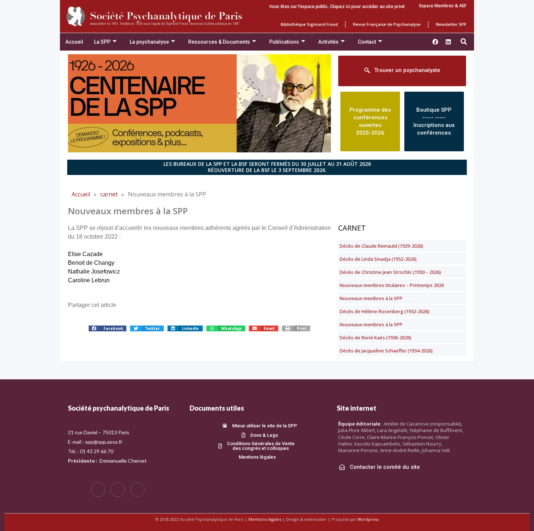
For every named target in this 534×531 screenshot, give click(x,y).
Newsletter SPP (451, 24)
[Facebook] (98, 489)
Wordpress (368, 519)
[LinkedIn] (137, 489)
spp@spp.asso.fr (103, 442)
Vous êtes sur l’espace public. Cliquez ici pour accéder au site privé (337, 6)
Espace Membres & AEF (442, 6)
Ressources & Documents (219, 42)
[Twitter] (117, 489)
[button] (464, 42)
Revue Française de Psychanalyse (387, 24)
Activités (328, 42)
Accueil (74, 42)
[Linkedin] (448, 42)
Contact (367, 42)
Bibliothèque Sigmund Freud (309, 24)
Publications (284, 42)
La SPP (102, 42)
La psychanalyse (149, 42)
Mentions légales (264, 519)
